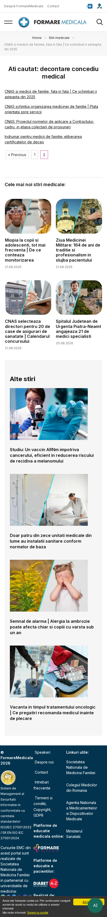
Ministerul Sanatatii (74, 834)
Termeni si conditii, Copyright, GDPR (43, 806)
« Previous (17, 154)
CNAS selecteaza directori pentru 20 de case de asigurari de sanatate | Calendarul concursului (27, 331)
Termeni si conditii (37, 912)
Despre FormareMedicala (23, 6)
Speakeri (42, 752)
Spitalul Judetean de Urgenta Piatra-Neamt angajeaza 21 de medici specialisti (78, 329)
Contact (53, 6)
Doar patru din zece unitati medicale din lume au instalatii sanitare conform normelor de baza (51, 541)
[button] (89, 6)
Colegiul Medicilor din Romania (81, 788)
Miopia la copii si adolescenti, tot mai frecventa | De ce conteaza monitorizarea (25, 250)
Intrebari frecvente (42, 785)
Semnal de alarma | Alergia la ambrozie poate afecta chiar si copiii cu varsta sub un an (52, 627)
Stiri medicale (59, 38)
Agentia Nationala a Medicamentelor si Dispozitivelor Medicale (81, 810)
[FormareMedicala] (53, 22)
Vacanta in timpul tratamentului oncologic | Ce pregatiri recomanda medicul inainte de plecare (53, 712)
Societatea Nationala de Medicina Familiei (15, 869)
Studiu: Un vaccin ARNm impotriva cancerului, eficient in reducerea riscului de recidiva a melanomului (52, 455)
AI (95, 905)
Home (37, 38)
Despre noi (44, 762)
